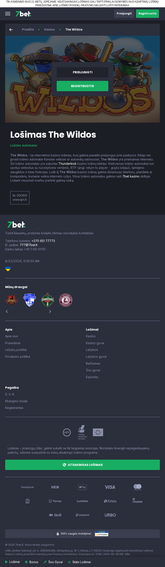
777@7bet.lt (28, 245)
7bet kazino (130, 176)
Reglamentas (14, 408)
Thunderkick (67, 163)
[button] (7, 13)
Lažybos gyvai (96, 356)
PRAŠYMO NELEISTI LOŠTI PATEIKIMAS (105, 5)
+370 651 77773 (43, 241)
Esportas (92, 377)
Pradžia (28, 29)
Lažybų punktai (16, 349)
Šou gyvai (93, 370)
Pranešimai (12, 343)
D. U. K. (10, 394)
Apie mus (11, 336)
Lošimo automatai (23, 145)
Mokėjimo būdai (16, 401)
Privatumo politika (17, 356)
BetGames (93, 363)
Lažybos (92, 349)
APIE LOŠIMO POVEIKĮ (65, 5)
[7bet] (23, 13)
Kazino (49, 29)
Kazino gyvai (95, 343)
